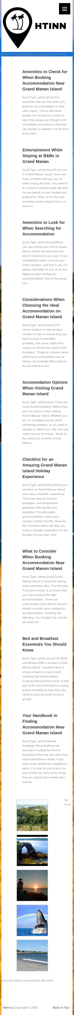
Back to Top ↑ (62, 1007)
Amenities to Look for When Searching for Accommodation (43, 228)
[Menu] (64, 8)
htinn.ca (8, 1007)
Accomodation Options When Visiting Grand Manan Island (45, 388)
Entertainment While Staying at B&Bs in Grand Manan (42, 156)
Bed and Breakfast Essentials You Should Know (44, 644)
